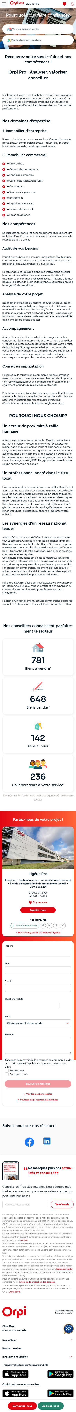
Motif (7, 1016)
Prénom (9, 945)
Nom (7, 963)
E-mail (8, 981)
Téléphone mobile (14, 999)
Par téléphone (17, 1070)
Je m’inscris (62, 1204)
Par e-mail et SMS (18, 1074)
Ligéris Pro (32, 4)
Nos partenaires (11, 1348)
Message (9, 1034)
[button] (25, 925)
